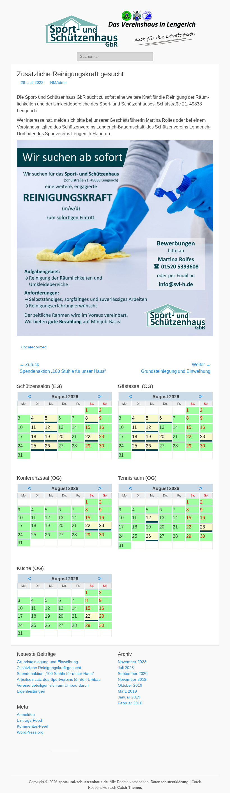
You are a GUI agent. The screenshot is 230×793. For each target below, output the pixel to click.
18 (37, 437)
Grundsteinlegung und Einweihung (47, 661)
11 (37, 428)
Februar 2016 (130, 703)
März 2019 (127, 691)
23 (206, 437)
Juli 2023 (126, 667)
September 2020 (133, 673)
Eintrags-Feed (29, 720)
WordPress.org (30, 732)
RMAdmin (59, 82)
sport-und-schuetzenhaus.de (83, 782)
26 (51, 446)
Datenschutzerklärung (169, 782)
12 (51, 428)
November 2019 (132, 679)
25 (37, 446)
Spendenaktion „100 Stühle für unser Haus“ (55, 673)
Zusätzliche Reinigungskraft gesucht (49, 667)
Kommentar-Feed (32, 726)
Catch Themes (129, 787)
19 (51, 437)
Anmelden (26, 714)
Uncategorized (34, 347)
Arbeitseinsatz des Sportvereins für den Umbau (59, 679)
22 (91, 437)
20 (64, 437)
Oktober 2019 (130, 685)
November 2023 (132, 661)
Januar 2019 (129, 697)
